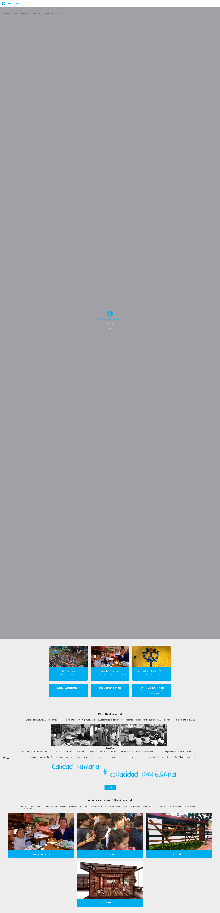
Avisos (58, 13)
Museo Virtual (25, 13)
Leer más (110, 788)
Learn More (110, 325)
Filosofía (6, 13)
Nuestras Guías (37, 13)
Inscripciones (49, 13)
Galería (15, 13)
